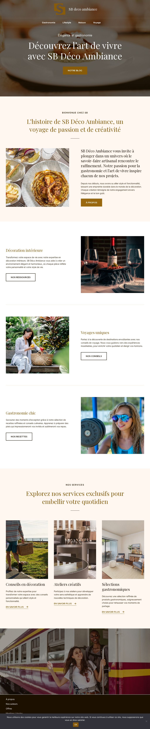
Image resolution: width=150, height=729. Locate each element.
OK (75, 724)
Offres (9, 708)
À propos (10, 699)
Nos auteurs (11, 704)
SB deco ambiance (83, 9)
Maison (82, 22)
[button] (91, 203)
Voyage (97, 22)
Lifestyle (67, 22)
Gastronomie (48, 22)
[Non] (146, 721)
